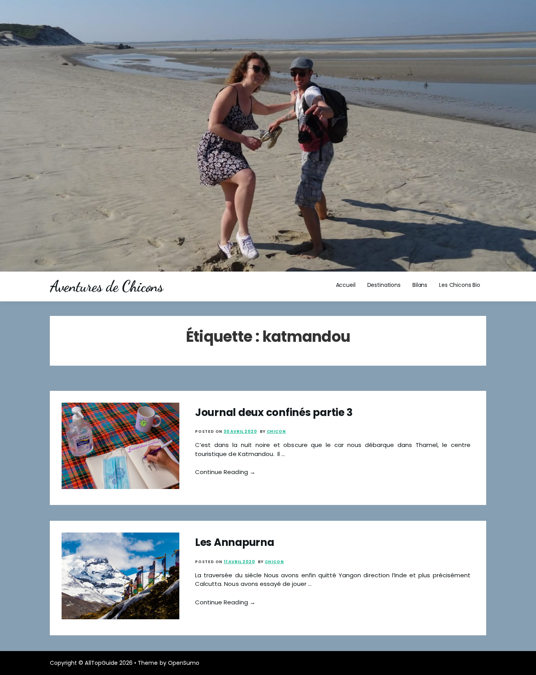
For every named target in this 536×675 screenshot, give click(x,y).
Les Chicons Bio (459, 285)
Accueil (346, 285)
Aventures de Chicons (106, 286)
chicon (276, 431)
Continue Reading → (225, 472)
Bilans (419, 285)
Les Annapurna (234, 542)
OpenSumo (183, 663)
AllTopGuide (101, 663)
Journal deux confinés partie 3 (274, 412)
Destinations (384, 285)
